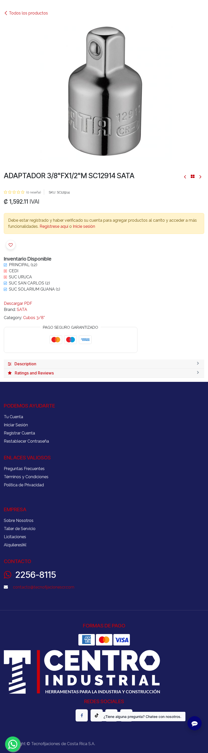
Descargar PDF (18, 303)
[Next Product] (200, 177)
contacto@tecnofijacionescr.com (43, 587)
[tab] (104, 364)
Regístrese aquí (54, 226)
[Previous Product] (185, 177)
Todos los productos (28, 13)
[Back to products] (192, 176)
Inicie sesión (84, 226)
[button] (10, 245)
